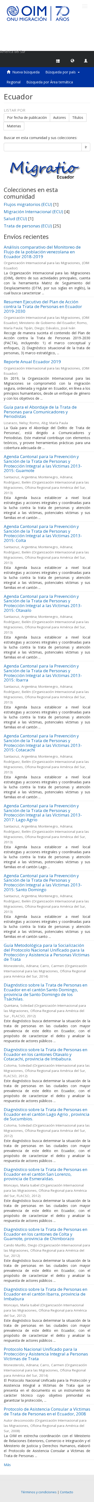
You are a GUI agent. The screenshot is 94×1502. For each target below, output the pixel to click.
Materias (14, 126)
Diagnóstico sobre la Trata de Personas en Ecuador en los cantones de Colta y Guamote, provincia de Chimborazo (45, 1233)
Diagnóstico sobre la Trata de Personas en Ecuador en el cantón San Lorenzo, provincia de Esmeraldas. (45, 1174)
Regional (14, 82)
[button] (72, 60)
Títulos (77, 117)
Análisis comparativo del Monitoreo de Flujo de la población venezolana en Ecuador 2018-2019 (42, 251)
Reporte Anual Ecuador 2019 (32, 361)
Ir (86, 147)
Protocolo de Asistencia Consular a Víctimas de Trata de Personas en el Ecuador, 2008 (47, 1411)
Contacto (66, 1492)
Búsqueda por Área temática (49, 82)
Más (7, 1464)
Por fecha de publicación (27, 117)
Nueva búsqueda (26, 72)
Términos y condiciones (39, 1492)
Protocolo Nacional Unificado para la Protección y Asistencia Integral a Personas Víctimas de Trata (46, 1353)
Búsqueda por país (61, 72)
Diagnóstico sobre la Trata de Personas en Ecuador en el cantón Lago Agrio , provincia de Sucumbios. (46, 1114)
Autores (59, 117)
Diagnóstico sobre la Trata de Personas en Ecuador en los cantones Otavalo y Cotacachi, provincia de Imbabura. (45, 1054)
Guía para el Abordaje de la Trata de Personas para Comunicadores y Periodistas (40, 411)
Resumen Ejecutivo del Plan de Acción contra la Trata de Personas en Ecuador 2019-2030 (43, 306)
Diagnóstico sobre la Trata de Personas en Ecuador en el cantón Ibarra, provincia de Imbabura (45, 1293)
